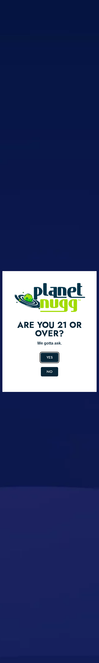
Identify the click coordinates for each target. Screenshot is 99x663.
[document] (49, 331)
